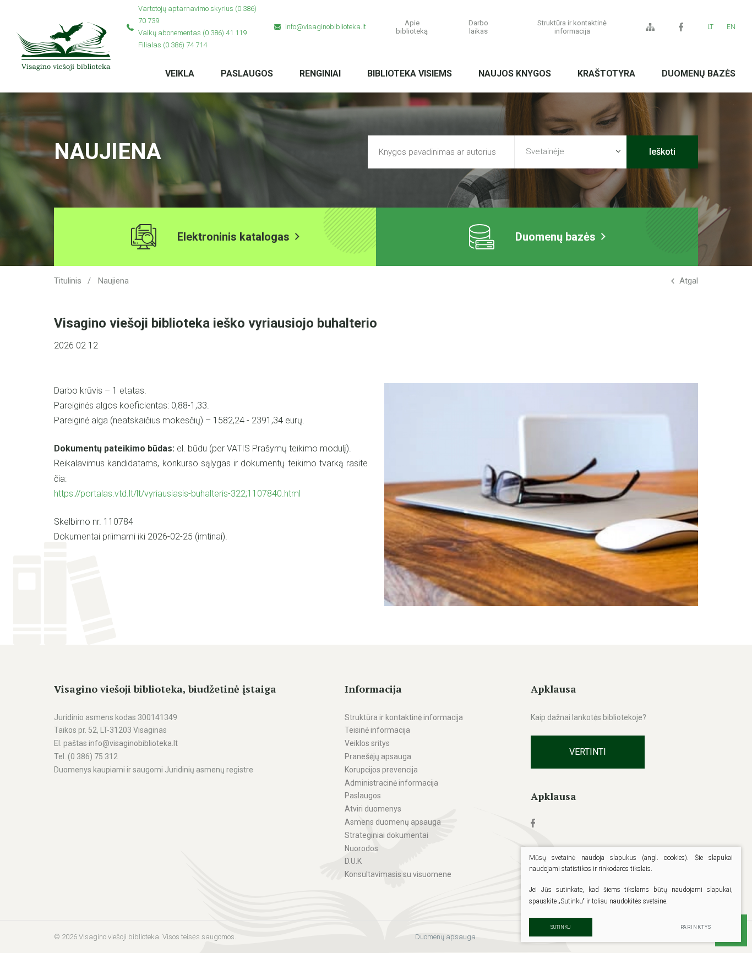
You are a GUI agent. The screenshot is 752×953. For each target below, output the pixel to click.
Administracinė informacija (391, 782)
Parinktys (695, 927)
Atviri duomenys (373, 808)
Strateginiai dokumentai (386, 835)
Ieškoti (662, 151)
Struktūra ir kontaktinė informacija (572, 27)
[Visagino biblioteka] (64, 46)
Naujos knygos (514, 73)
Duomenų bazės (698, 73)
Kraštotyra (606, 73)
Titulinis (67, 281)
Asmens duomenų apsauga (393, 822)
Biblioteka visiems (409, 73)
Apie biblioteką (412, 27)
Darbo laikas (478, 27)
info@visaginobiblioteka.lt (325, 27)
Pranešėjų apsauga (378, 756)
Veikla (179, 73)
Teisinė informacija (377, 730)
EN (731, 27)
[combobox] (570, 151)
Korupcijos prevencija (381, 769)
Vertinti (587, 752)
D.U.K (353, 861)
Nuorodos (361, 848)
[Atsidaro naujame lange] (614, 823)
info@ (99, 743)
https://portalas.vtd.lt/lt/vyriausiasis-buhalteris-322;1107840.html (177, 493)
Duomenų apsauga (445, 937)
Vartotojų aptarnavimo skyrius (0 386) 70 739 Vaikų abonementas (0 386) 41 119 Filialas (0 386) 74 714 (197, 26)
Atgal (688, 281)
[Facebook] (681, 27)
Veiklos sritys (367, 743)
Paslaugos (247, 73)
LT (710, 27)
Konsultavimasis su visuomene (398, 874)
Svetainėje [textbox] (545, 151)
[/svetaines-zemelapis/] (650, 27)
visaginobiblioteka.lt (144, 743)
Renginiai (320, 73)
